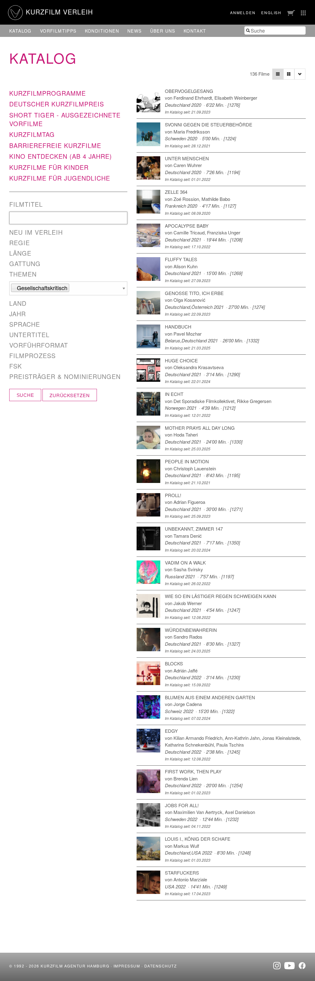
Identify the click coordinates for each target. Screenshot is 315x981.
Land (17, 303)
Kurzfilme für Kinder (49, 167)
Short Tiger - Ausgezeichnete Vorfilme (65, 119)
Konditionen (102, 31)
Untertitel (29, 335)
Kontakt (195, 31)
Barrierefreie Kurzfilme (55, 145)
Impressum (127, 965)
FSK (15, 366)
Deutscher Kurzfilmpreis (56, 103)
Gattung (25, 264)
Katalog (20, 31)
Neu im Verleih (36, 232)
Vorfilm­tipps (58, 31)
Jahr (17, 314)
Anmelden (242, 12)
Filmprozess (32, 356)
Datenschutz (160, 965)
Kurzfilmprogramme (47, 93)
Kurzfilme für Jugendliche (59, 177)
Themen (23, 274)
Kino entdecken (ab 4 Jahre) (60, 156)
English (271, 12)
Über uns (162, 31)
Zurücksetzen (70, 395)
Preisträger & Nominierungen (65, 376)
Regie (19, 243)
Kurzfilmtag (32, 134)
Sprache (24, 324)
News (134, 31)
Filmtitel (26, 204)
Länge (20, 253)
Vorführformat (38, 345)
